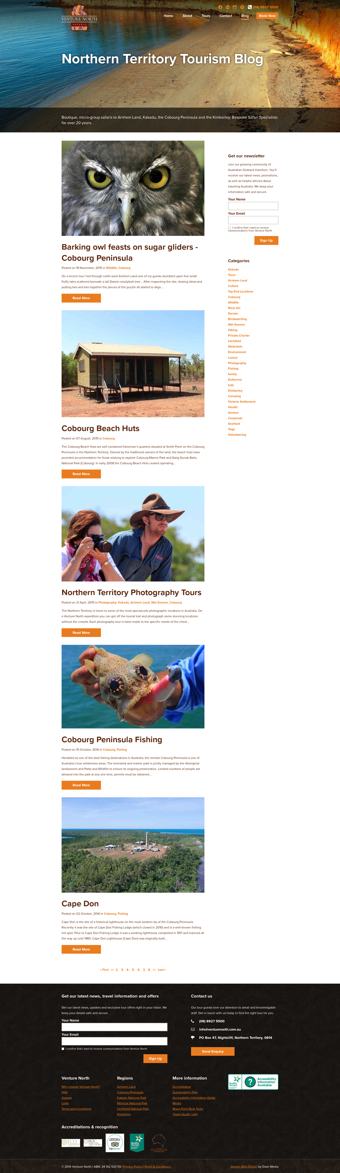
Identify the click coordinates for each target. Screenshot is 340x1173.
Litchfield (234, 341)
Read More (81, 298)
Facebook (220, 7)
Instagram (242, 7)
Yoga (231, 429)
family (232, 374)
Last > (162, 970)
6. (139, 970)
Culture (233, 286)
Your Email (236, 213)
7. (144, 970)
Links (65, 1103)
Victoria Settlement (241, 402)
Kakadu (123, 602)
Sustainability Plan (185, 1092)
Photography (107, 602)
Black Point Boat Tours (188, 1109)
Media (177, 1103)
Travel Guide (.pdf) (185, 1114)
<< (112, 970)
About (187, 16)
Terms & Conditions (157, 1167)
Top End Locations (240, 291)
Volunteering (237, 435)
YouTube (235, 7)
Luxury (232, 358)
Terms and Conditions (76, 1109)
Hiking (232, 330)
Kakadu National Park (131, 1098)
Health (232, 407)
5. (133, 970)
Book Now (267, 16)
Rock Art (234, 308)
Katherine (235, 380)
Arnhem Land (140, 602)
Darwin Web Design (243, 1167)
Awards (67, 1098)
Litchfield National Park (133, 1109)
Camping (234, 396)
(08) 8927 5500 (265, 7)
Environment (237, 352)
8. (149, 970)
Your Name (237, 199)
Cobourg (124, 268)
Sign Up (266, 240)
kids (231, 385)
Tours (206, 16)
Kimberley (235, 391)
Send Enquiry (213, 1051)
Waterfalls (235, 347)
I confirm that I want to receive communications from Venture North (250, 229)
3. (122, 970)
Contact (226, 16)
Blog (245, 16)
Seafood (234, 424)
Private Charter (239, 336)
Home (168, 16)
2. (117, 970)
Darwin (233, 314)
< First (104, 970)
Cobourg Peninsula (130, 1092)
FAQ (64, 1092)
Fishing (122, 750)
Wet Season (159, 602)
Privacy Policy (132, 1167)
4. (128, 970)
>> (154, 970)
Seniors (233, 413)
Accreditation (182, 1087)
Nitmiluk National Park (132, 1103)
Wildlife (111, 268)
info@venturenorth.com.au (220, 1029)
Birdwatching (237, 319)
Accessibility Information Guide (194, 1098)
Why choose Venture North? (81, 1087)
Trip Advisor (228, 7)
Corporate (235, 418)
